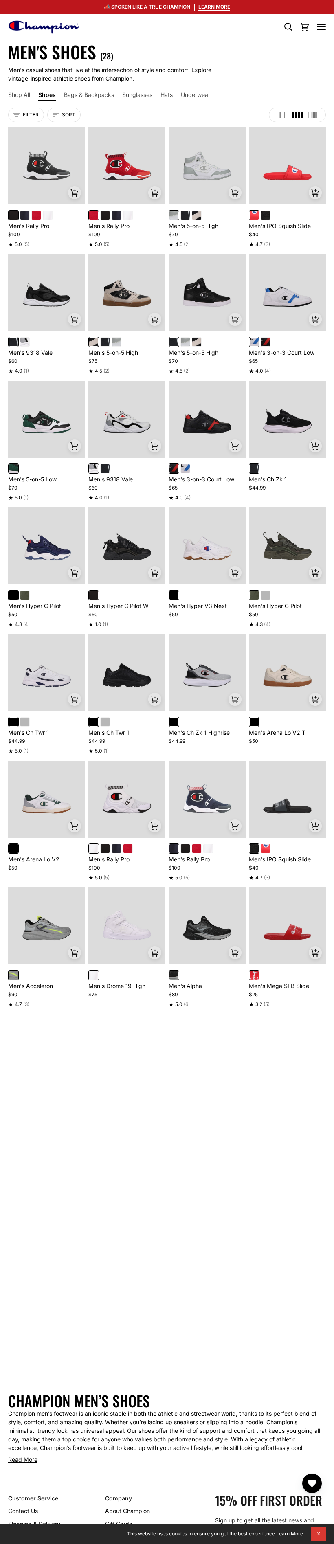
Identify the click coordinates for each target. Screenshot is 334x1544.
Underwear (195, 94)
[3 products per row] (282, 115)
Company (118, 1498)
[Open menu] (321, 27)
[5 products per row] (313, 115)
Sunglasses (137, 94)
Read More (22, 1459)
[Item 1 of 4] (287, 292)
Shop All (19, 94)
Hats (166, 94)
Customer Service (33, 1498)
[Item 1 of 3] (287, 419)
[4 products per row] (297, 115)
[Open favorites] (312, 1483)
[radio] (13, 215)
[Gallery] (46, 165)
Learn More (289, 1534)
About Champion (127, 1510)
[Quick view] (74, 192)
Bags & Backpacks (89, 94)
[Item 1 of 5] (46, 165)
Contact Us (23, 1510)
